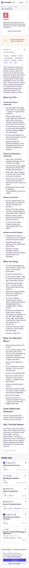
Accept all (14, 560)
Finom (16, 7)
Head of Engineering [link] (6, 9)
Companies (10, 7)
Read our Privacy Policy (14, 556)
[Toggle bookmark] (24, 49)
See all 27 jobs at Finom (14, 31)
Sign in (21, 2)
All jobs (3, 7)
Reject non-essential (14, 563)
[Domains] (14, 2)
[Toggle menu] (26, 2)
